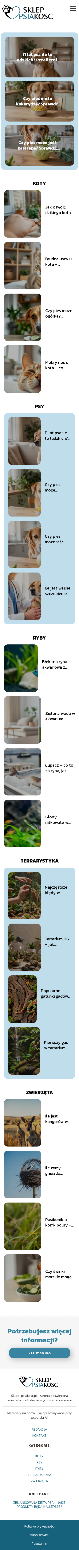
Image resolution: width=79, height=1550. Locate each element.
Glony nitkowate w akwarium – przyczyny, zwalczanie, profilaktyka (56, 819)
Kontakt (39, 1435)
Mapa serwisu (39, 1534)
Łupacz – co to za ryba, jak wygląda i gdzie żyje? (59, 767)
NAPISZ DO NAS (39, 1353)
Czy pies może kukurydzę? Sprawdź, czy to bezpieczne (37, 101)
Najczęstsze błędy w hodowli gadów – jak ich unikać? (56, 889)
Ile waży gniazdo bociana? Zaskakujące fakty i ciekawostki (57, 1170)
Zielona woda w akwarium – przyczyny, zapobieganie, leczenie (60, 716)
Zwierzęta (39, 1092)
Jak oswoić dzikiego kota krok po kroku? (59, 209)
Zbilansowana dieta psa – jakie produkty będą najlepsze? (39, 1504)
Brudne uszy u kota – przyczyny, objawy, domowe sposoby (58, 261)
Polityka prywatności (39, 1526)
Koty (39, 183)
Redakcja (39, 1429)
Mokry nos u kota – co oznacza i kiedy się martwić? (60, 365)
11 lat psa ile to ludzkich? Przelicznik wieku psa (37, 57)
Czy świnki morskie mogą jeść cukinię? (58, 1274)
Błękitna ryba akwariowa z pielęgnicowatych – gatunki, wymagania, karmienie (58, 664)
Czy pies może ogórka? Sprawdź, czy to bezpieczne (60, 313)
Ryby (39, 637)
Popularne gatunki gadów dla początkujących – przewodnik (56, 993)
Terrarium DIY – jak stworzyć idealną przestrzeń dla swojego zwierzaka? (57, 941)
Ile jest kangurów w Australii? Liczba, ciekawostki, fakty (56, 1118)
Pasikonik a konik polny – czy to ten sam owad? (59, 1222)
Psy (39, 406)
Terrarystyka (39, 860)
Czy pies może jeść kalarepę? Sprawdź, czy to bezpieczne (37, 145)
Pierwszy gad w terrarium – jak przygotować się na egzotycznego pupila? (57, 1045)
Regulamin (39, 1543)
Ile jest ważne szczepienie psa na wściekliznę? (57, 590)
